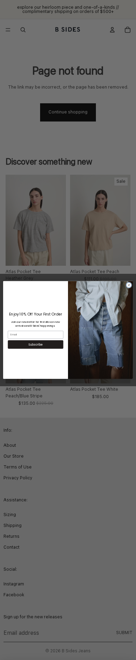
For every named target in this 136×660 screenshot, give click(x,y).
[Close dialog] (129, 285)
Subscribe (36, 344)
